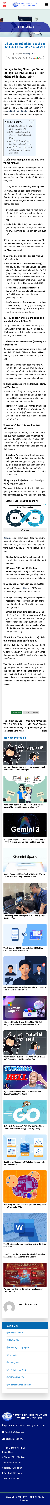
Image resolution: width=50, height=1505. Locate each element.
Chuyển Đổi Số (16, 1332)
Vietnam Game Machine (20, 1385)
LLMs (24, 588)
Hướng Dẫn (14, 1340)
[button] (46, 4)
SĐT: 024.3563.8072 (13, 1439)
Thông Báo (14, 1362)
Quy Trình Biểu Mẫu (13, 1473)
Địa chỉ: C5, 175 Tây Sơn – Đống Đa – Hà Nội (24, 1425)
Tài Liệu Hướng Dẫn (13, 1468)
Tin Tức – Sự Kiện (17, 1370)
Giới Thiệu (8, 1452)
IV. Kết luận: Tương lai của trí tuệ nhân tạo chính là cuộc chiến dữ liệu (20, 150)
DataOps (7, 538)
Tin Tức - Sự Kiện (31, 713)
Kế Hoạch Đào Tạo (12, 1462)
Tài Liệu (13, 1355)
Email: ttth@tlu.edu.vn (14, 1432)
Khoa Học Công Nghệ (19, 1347)
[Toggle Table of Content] (30, 122)
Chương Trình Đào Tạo (14, 1457)
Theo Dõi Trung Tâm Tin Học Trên (20, 58)
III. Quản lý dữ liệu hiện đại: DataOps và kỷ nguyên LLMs (20, 142)
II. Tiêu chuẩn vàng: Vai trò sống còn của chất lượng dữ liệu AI (20, 135)
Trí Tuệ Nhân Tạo (17, 1377)
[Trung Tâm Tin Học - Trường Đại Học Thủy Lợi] (25, 4)
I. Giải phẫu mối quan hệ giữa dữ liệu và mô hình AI (20, 127)
